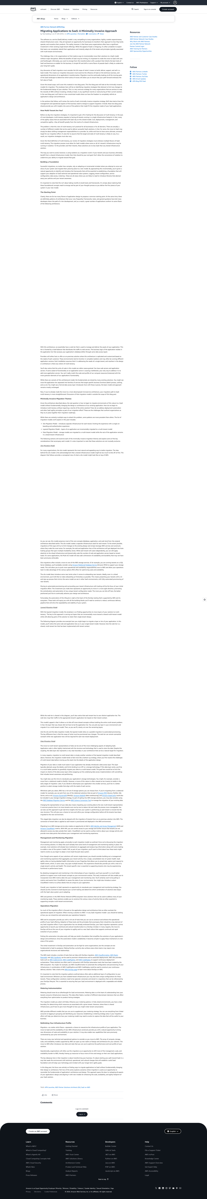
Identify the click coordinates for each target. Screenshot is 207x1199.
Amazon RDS (102, 793)
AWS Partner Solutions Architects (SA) (67, 1087)
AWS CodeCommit (55, 960)
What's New (30, 1167)
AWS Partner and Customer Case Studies (143, 37)
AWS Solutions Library (74, 1158)
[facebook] (159, 1188)
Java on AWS (110, 1163)
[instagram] (166, 1188)
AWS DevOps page (71, 969)
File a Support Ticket (152, 1150)
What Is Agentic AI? (33, 1154)
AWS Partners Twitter (139, 74)
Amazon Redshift (79, 795)
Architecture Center (73, 1163)
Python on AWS (111, 1158)
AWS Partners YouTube (140, 76)
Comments (92, 34)
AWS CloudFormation (102, 955)
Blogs (28, 1171)
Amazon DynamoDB (60, 795)
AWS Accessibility (151, 1171)
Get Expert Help (151, 1167)
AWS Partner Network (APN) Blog (52, 27)
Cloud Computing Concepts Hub (38, 1158)
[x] (156, 1188)
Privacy (28, 1192)
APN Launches (49, 1087)
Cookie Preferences (50, 1192)
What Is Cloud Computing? (36, 1150)
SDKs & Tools (110, 1150)
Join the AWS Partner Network (140, 44)
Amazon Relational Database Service (84, 565)
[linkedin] (163, 1188)
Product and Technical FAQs (76, 1167)
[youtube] (173, 1188)
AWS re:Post (149, 1154)
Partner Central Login (137, 46)
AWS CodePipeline (69, 960)
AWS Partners (71, 1175)
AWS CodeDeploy (85, 960)
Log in (81, 1114)
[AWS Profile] (175, 2)
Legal (147, 1175)
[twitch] (170, 1188)
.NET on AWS (110, 1154)
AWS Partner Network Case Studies (141, 39)
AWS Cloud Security (33, 1163)
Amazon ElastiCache (109, 795)
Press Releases (31, 1175)
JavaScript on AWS (112, 1171)
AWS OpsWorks (56, 957)
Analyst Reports (72, 1171)
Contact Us (149, 1146)
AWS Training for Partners (138, 49)
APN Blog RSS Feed (139, 81)
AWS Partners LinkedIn (140, 71)
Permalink (81, 34)
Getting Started (71, 1146)
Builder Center (110, 1146)
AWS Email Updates (139, 79)
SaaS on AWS (85, 1087)
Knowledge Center (152, 1158)
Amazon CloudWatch (47, 828)
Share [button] (102, 34)
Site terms (37, 1192)
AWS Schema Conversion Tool (81, 800)
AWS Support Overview (154, 1163)
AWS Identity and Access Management (103, 826)
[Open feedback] (205, 599)
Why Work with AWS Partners (140, 41)
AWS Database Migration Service (54, 800)
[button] (55, 9)
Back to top (102, 1179)
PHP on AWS (110, 1167)
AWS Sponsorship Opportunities (141, 51)
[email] (180, 1188)
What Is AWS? (31, 1146)
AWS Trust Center (72, 1154)
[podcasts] (177, 1188)
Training (69, 1150)
